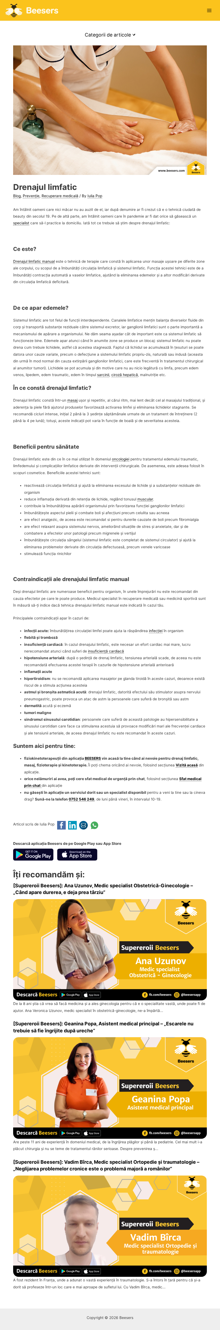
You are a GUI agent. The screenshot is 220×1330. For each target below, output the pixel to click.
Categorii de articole (108, 35)
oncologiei (120, 459)
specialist (21, 223)
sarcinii (103, 375)
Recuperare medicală (60, 196)
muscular (145, 499)
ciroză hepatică (124, 375)
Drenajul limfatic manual (34, 261)
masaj (72, 400)
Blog (17, 196)
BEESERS (93, 758)
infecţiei (156, 631)
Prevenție (31, 196)
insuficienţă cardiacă (106, 651)
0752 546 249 (81, 799)
